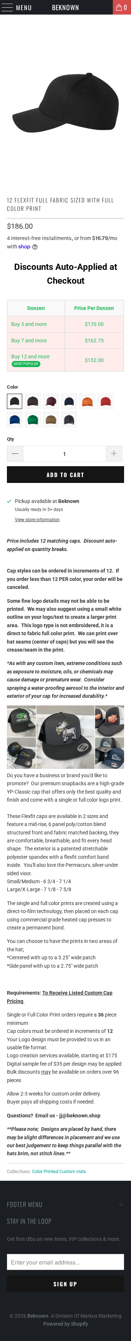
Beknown (65, 7)
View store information (37, 519)
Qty (10, 439)
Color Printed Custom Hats (59, 1171)
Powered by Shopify (65, 1324)
